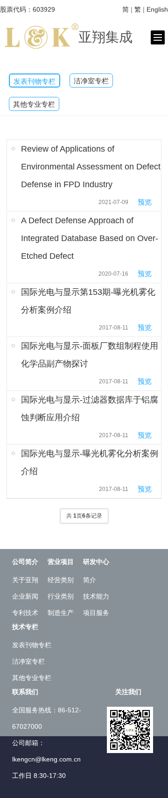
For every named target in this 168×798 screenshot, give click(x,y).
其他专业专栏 (34, 104)
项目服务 (96, 612)
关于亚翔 (25, 580)
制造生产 (61, 612)
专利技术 (25, 612)
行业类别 (61, 596)
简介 (89, 580)
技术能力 (96, 596)
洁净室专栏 (91, 81)
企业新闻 (25, 596)
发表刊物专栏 (35, 81)
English (157, 9)
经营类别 (61, 580)
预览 (145, 202)
